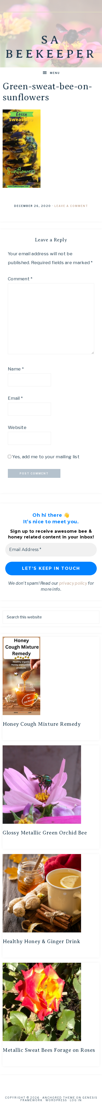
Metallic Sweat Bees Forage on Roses (49, 1050)
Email (15, 398)
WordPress (56, 1100)
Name (16, 369)
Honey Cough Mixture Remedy (42, 724)
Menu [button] (55, 72)
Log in (76, 1100)
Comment (20, 278)
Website (17, 427)
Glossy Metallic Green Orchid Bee (45, 833)
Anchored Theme (58, 1097)
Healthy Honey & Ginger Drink (41, 941)
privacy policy (73, 583)
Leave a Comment (71, 205)
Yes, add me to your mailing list (45, 456)
